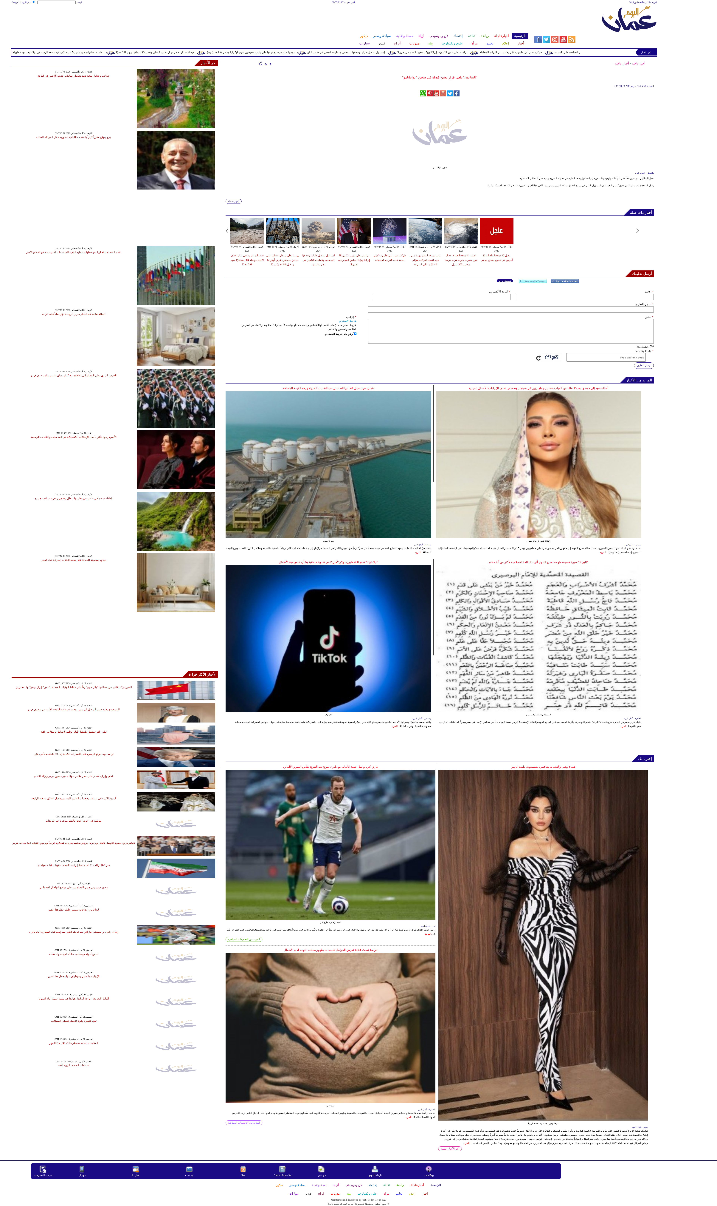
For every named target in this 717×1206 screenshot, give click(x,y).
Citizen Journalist (283, 1175)
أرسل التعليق (644, 365)
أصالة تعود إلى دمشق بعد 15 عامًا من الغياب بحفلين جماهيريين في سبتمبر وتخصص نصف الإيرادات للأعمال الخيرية (538, 388)
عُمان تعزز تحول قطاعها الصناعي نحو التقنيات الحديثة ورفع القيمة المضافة (328, 388)
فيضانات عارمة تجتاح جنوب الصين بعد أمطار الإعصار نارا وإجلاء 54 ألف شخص (118, 52)
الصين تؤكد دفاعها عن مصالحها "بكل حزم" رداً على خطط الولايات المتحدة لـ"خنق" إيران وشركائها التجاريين (74, 687)
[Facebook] (565, 282)
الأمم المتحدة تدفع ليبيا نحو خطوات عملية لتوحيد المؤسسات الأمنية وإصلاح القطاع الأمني (73, 252)
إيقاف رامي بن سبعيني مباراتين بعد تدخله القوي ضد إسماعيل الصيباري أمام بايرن (73, 932)
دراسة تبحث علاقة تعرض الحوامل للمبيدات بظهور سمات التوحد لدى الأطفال (330, 949)
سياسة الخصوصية (43, 1175)
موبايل (82, 1175)
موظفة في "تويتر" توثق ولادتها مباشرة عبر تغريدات (74, 820)
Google (15, 2)
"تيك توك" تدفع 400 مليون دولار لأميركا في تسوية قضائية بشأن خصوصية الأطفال (328, 562)
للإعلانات (189, 1175)
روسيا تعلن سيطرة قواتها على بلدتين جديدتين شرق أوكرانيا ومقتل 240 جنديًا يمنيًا (429, 52)
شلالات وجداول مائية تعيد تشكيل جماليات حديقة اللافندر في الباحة (73, 75)
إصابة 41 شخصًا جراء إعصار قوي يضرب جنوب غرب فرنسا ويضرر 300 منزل (461, 260)
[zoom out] (270, 63)
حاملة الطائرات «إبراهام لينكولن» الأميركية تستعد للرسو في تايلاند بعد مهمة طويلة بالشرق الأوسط (227, 52)
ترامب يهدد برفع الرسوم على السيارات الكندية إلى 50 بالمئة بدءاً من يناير (74, 754)
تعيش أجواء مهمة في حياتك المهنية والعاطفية (73, 954)
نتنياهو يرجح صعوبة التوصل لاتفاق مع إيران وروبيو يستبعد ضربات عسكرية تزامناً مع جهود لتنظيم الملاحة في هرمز (74, 843)
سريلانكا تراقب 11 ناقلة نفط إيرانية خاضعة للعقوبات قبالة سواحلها (74, 865)
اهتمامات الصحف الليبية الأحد (73, 1065)
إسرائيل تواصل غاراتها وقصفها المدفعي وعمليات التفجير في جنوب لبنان (524, 52)
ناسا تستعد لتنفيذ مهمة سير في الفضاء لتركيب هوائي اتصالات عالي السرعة (425, 260)
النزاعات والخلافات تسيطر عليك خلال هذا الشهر (74, 909)
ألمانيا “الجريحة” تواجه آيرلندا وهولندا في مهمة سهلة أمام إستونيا (73, 998)
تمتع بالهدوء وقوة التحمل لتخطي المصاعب (74, 1020)
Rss (243, 1175)
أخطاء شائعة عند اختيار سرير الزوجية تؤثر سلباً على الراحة (73, 314)
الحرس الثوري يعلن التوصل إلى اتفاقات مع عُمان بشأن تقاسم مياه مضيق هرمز (74, 375)
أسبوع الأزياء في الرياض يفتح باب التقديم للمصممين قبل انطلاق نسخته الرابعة (73, 798)
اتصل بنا (136, 1175)
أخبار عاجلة (622, 63)
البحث (79, 2)
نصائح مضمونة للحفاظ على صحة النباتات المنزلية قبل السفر (73, 560)
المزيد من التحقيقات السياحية (244, 939)
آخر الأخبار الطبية (450, 1148)
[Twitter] (533, 282)
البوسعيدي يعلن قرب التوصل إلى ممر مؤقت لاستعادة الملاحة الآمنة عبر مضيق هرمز (74, 709)
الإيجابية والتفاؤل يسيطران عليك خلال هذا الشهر (74, 976)
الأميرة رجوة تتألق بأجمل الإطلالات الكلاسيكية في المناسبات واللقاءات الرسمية (74, 437)
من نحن (322, 1175)
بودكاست (429, 1175)
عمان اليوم (27, 2)
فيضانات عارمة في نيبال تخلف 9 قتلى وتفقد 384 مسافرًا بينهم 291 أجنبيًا (334, 52)
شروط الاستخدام (347, 321)
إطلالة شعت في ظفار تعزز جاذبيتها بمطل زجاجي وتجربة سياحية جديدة (73, 498)
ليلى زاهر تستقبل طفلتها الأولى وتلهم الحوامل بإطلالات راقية (74, 731)
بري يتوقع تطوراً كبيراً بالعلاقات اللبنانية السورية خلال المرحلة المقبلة (73, 137)
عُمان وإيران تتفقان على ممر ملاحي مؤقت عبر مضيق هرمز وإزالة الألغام (74, 776)
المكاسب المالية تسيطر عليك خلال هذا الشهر (73, 1043)
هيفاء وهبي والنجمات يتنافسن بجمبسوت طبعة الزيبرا (543, 766)
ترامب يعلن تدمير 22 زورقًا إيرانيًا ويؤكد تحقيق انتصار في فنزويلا (354, 260)
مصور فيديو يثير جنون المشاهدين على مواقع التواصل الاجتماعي (73, 887)
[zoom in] (260, 63)
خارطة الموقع (375, 1175)
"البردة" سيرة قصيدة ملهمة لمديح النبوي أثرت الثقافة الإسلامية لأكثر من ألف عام (538, 562)
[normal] (265, 63)
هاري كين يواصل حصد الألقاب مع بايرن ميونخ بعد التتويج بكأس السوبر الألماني (330, 766)
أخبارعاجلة (638, 63)
